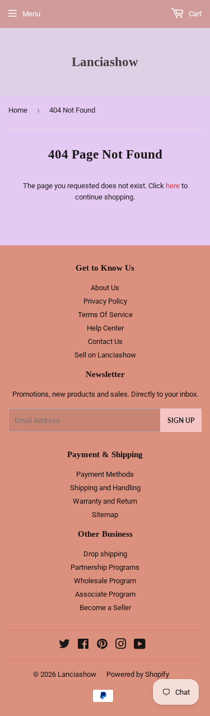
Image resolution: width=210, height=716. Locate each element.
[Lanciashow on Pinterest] (102, 645)
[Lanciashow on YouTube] (140, 645)
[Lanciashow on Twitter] (64, 645)
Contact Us (105, 341)
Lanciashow (105, 62)
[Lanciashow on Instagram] (121, 645)
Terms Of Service (105, 314)
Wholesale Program (105, 580)
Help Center (105, 328)
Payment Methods (105, 474)
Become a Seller (105, 607)
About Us (105, 287)
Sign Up (180, 420)
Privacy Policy (105, 301)
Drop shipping (105, 554)
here (173, 186)
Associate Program (105, 594)
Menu (31, 14)
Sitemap (105, 514)
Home (17, 110)
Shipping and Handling (105, 487)
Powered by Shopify (137, 674)
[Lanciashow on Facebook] (83, 645)
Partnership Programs (105, 567)
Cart (194, 14)
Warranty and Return (105, 501)
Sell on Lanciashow (105, 355)
